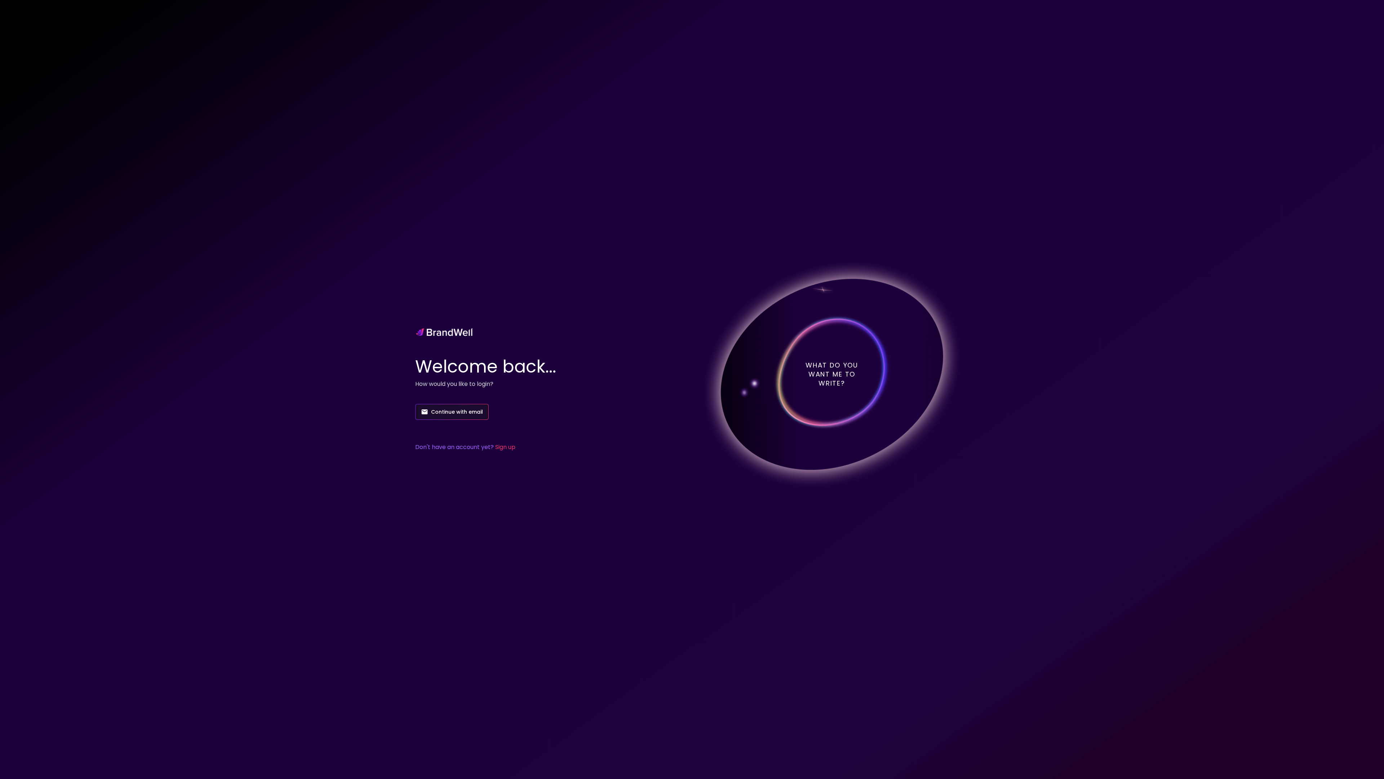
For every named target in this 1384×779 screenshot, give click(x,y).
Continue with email (457, 411)
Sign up (505, 447)
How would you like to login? (454, 384)
